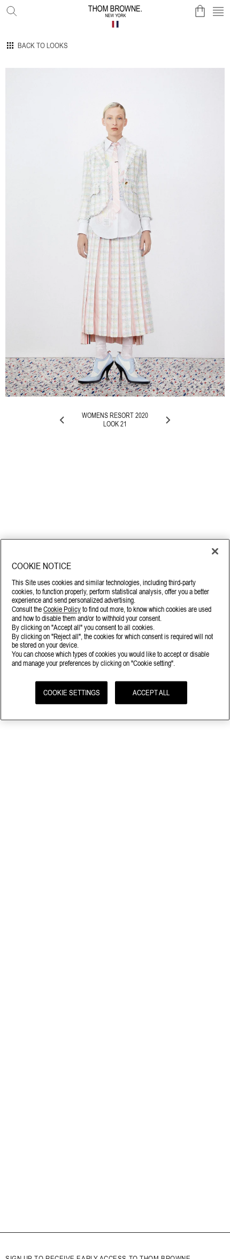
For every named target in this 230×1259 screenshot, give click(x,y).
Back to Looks (43, 45)
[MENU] (218, 11)
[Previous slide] (62, 420)
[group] (115, 232)
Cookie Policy (62, 609)
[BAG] (200, 11)
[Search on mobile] (9, 9)
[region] (115, 630)
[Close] (215, 551)
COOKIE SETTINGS (71, 692)
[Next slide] (167, 420)
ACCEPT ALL (151, 692)
